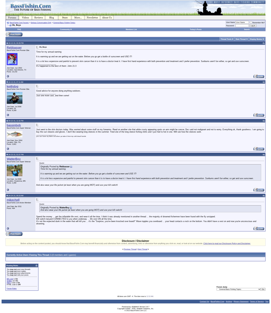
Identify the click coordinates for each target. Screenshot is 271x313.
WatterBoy (14, 159)
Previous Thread (130, 249)
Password (230, 26)
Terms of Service (257, 301)
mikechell (13, 200)
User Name (230, 22)
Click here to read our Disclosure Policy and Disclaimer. (227, 243)
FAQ (19, 29)
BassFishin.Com (217, 301)
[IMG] (9, 283)
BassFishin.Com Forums (19, 23)
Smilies (9, 281)
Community (65, 29)
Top (266, 301)
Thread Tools (226, 39)
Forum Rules (12, 288)
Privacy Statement (241, 301)
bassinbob (14, 125)
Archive (229, 301)
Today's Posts (196, 29)
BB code (10, 279)
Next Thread (142, 249)
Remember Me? (258, 23)
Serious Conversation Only (41, 23)
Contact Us (204, 301)
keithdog (12, 86)
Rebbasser (14, 47)
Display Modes (256, 39)
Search (247, 29)
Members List (131, 29)
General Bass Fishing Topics (64, 23)
